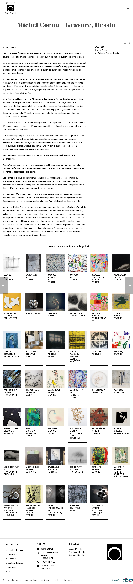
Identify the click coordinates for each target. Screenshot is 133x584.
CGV (10, 572)
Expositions (12, 559)
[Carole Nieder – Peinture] (99, 340)
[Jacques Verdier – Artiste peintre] (55, 263)
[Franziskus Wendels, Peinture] (55, 340)
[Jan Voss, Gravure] (121, 340)
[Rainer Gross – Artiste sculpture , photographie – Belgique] (12, 494)
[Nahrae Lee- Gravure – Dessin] (55, 417)
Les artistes (13, 554)
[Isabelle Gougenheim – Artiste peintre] (99, 263)
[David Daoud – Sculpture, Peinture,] (55, 456)
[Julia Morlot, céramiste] (99, 379)
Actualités (12, 567)
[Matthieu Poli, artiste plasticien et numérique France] (99, 494)
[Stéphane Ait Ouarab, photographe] (12, 379)
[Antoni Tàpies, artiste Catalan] (99, 417)
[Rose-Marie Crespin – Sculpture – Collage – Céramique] (77, 417)
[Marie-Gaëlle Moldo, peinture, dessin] (77, 379)
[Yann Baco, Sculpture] (121, 379)
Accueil (95, 32)
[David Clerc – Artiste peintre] (34, 263)
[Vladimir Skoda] (34, 302)
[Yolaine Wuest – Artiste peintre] (121, 263)
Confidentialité (46, 580)
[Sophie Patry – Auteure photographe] (77, 456)
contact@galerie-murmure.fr (48, 567)
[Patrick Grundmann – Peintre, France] (12, 340)
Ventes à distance (15, 563)
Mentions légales (31, 580)
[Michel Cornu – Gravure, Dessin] (77, 302)
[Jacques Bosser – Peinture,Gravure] (99, 302)
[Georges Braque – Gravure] (121, 302)
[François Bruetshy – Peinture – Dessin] (34, 417)
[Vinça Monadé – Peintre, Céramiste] (34, 456)
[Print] (125, 42)
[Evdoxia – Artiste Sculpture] (12, 263)
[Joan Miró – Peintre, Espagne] (99, 456)
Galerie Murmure (16, 580)
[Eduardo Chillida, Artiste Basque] (121, 417)
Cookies (57, 580)
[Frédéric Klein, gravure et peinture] (12, 417)
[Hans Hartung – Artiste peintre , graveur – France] (34, 494)
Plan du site (68, 580)
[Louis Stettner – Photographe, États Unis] (12, 456)
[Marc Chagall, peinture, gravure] (55, 379)
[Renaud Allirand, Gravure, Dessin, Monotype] (77, 340)
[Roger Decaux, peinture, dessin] (34, 379)
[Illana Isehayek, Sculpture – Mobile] (34, 340)
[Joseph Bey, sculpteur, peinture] (77, 494)
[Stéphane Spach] (55, 302)
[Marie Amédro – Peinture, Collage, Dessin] (12, 302)
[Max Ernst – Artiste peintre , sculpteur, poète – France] (121, 456)
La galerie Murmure (16, 550)
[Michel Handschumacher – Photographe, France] (55, 494)
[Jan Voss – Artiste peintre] (77, 263)
